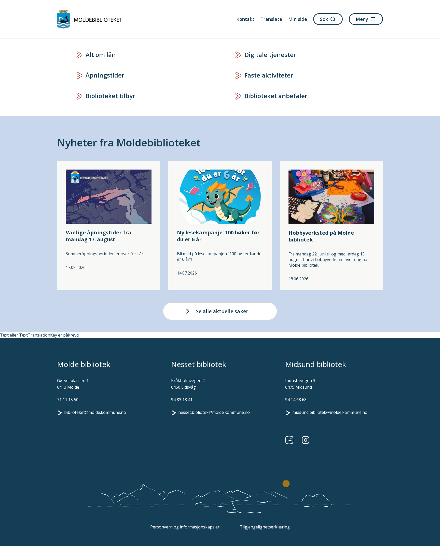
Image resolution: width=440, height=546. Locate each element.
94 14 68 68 (296, 399)
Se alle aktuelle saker (222, 311)
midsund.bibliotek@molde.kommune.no (329, 412)
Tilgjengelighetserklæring (265, 527)
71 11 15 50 (67, 399)
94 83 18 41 (182, 399)
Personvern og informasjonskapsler (184, 527)
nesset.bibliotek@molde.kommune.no (214, 412)
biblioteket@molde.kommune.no (95, 412)
